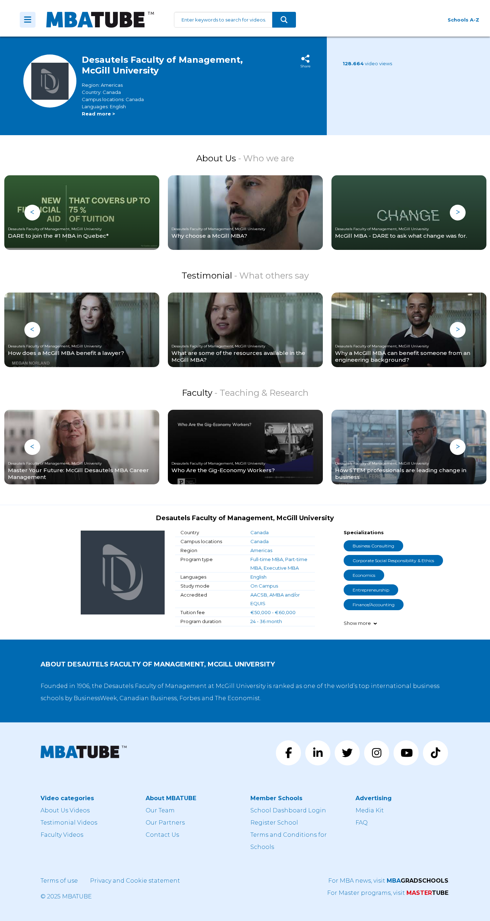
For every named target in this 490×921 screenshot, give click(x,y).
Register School (274, 822)
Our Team (160, 810)
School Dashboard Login (288, 810)
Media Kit (369, 810)
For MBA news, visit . (388, 880)
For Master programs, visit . (388, 892)
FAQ (361, 822)
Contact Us (162, 834)
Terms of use (59, 880)
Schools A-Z (463, 20)
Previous (32, 212)
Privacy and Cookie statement (135, 880)
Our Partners (165, 822)
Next (458, 212)
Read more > (98, 114)
